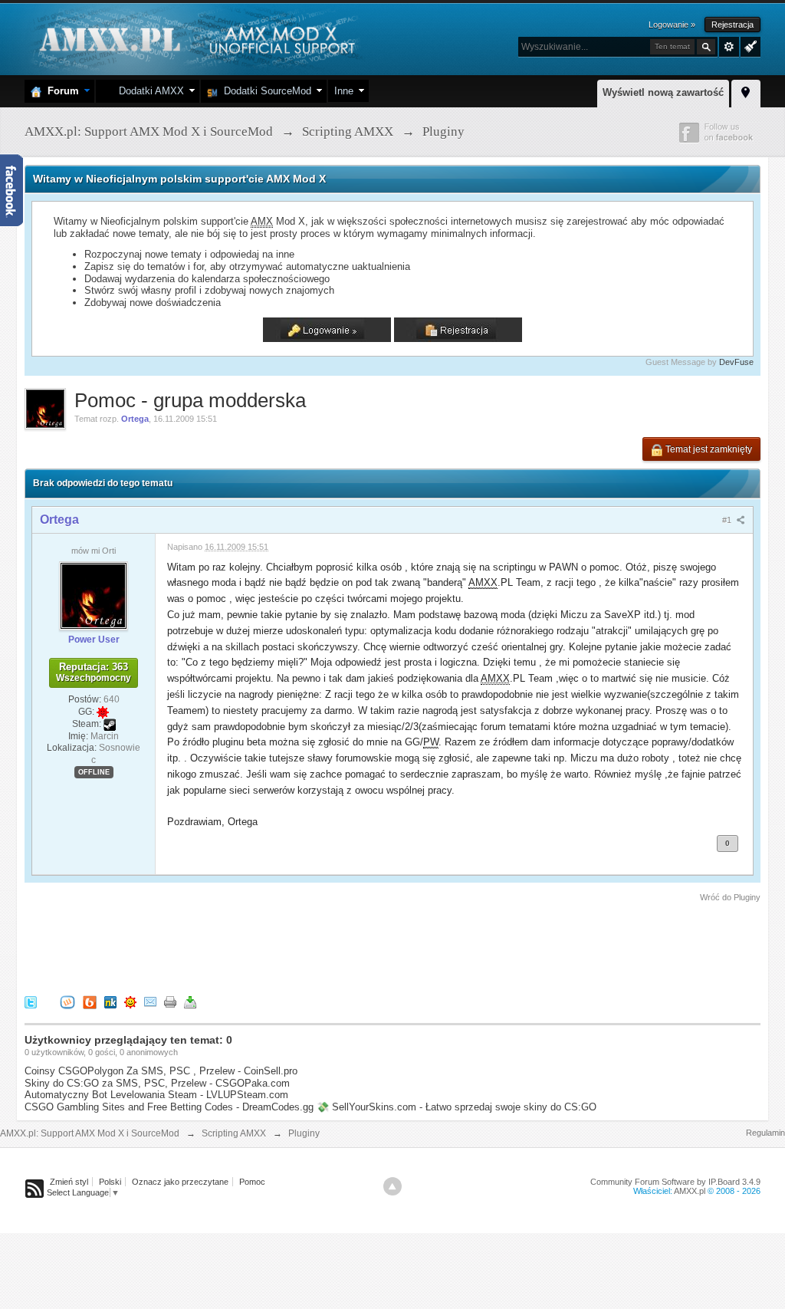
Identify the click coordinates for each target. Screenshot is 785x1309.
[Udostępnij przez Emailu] (150, 1001)
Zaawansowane (729, 47)
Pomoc (252, 1181)
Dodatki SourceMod (264, 91)
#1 (728, 520)
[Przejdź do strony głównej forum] (195, 38)
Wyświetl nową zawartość (663, 92)
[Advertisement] (304, 946)
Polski (110, 1181)
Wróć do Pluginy (730, 897)
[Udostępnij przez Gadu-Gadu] (130, 1001)
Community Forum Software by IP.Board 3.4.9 (675, 1181)
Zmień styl (69, 1181)
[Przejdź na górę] (392, 1186)
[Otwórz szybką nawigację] (745, 91)
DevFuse (736, 362)
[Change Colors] (749, 45)
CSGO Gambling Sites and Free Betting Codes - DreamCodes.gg (169, 1107)
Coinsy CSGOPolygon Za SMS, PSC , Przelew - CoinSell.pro (161, 1071)
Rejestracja (732, 24)
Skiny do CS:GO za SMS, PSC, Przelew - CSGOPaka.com (157, 1083)
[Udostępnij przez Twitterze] (31, 1001)
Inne (343, 91)
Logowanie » (672, 24)
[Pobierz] (190, 1001)
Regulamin (765, 1132)
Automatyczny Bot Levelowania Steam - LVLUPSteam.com (156, 1094)
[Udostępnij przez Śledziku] (110, 1001)
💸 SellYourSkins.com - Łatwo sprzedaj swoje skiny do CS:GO (456, 1107)
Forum (60, 91)
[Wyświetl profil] (93, 595)
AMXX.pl (689, 1191)
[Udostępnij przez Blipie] (90, 1001)
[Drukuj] (170, 1001)
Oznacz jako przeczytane (180, 1181)
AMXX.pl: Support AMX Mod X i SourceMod (89, 1133)
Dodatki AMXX (148, 91)
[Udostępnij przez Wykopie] (67, 1001)
